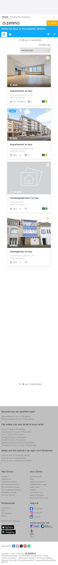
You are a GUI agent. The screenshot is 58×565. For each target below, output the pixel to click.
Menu (53, 23)
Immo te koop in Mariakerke (13, 429)
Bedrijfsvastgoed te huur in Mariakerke (17, 419)
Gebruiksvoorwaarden (9, 556)
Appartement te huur (21, 91)
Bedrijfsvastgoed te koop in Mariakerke (17, 442)
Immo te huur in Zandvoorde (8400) (16, 461)
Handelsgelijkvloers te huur (24, 198)
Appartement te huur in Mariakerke (16, 416)
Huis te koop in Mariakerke (12, 434)
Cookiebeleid (24, 556)
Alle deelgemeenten (26, 560)
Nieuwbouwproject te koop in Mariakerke (18, 445)
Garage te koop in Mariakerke (13, 437)
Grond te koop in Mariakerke (13, 440)
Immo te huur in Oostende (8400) (15, 455)
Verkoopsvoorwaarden (27, 558)
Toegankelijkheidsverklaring (45, 560)
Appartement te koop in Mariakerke (16, 432)
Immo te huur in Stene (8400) (14, 458)
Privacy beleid (36, 556)
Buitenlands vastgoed (20, 17)
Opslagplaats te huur (21, 251)
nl (54, 17)
